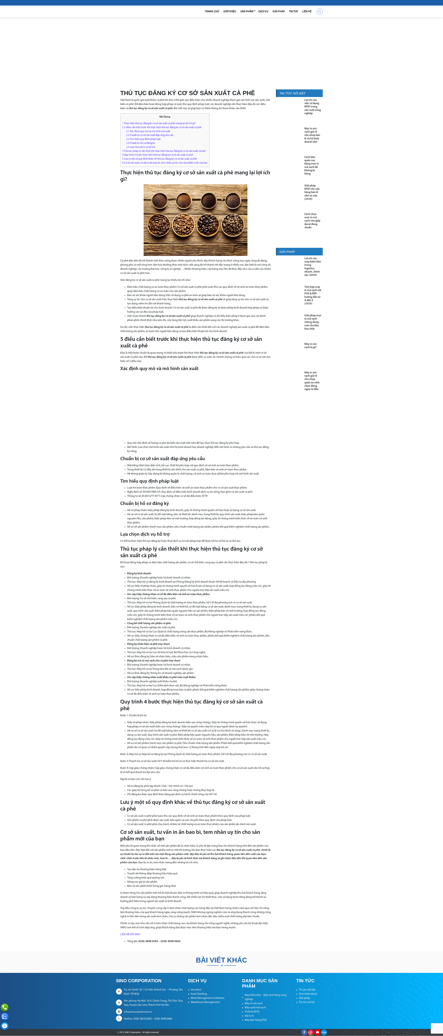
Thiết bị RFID (252, 1011)
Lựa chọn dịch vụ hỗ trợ (140, 147)
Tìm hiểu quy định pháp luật (143, 139)
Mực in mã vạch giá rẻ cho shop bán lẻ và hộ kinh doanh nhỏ (312, 135)
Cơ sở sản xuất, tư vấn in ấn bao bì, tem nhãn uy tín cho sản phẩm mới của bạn (164, 163)
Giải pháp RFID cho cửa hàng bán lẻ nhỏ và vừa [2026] (311, 192)
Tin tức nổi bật (307, 989)
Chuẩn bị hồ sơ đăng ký (140, 143)
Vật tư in (249, 1016)
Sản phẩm (246, 11)
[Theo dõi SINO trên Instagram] (311, 1032)
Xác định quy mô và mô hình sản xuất (148, 131)
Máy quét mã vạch (255, 1007)
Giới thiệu (229, 11)
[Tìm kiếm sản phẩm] (320, 12)
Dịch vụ (263, 11)
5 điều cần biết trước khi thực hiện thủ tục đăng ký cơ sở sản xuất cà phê (161, 127)
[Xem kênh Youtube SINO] (317, 1032)
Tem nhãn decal (308, 994)
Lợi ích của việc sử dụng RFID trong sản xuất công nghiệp (312, 107)
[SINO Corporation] (138, 11)
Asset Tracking (199, 994)
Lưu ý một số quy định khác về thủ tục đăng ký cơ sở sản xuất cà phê (159, 159)
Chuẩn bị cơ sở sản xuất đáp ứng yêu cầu (149, 135)
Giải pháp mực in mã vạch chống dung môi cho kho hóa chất (312, 322)
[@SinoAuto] (4, 1026)
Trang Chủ (212, 11)
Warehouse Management (205, 1002)
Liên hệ (306, 11)
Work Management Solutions (207, 998)
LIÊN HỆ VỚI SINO (130, 934)
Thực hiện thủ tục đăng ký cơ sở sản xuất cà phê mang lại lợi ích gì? (159, 123)
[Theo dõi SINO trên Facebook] (304, 1032)
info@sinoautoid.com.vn (138, 1012)
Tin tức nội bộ (307, 1002)
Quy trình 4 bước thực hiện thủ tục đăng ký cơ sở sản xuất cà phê (157, 155)
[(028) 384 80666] (4, 1007)
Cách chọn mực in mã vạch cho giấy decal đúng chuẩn (312, 221)
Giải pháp (279, 11)
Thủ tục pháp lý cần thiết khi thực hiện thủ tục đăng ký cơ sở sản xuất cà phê (164, 151)
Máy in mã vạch (254, 1003)
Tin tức (293, 11)
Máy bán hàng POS (256, 1020)
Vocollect (196, 989)
